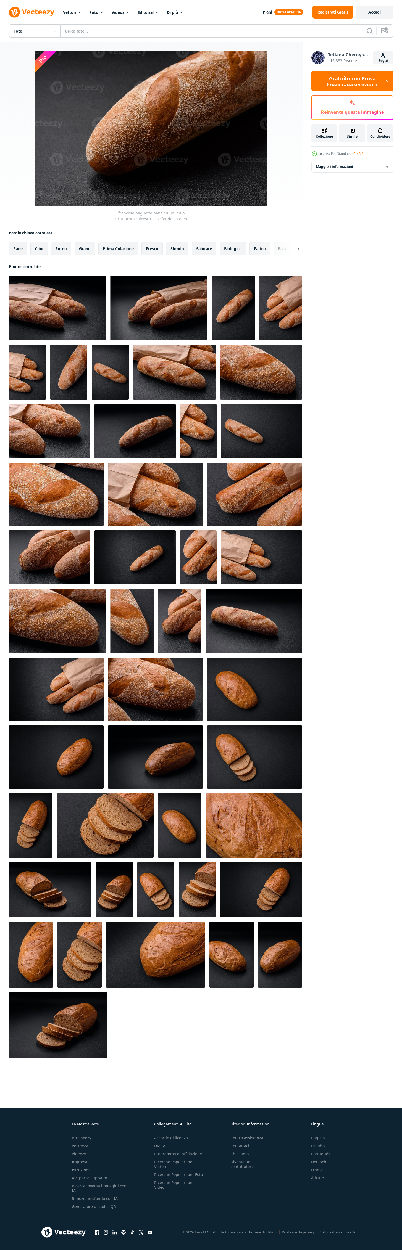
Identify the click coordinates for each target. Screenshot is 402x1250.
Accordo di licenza (171, 1137)
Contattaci (239, 1145)
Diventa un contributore (242, 1164)
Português (320, 1153)
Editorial (146, 12)
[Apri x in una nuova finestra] (141, 1232)
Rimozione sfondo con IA (95, 1198)
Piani (267, 12)
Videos (118, 12)
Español (318, 1145)
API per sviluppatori (90, 1177)
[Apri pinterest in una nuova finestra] (123, 1232)
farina (260, 248)
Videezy (79, 1153)
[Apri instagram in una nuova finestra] (106, 1232)
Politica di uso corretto (337, 1232)
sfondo (177, 248)
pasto (283, 248)
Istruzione (81, 1169)
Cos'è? (358, 153)
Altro (315, 1177)
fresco (152, 248)
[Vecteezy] (31, 12)
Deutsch (318, 1161)
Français (319, 1169)
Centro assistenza (246, 1137)
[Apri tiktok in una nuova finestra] (132, 1232)
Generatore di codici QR (94, 1206)
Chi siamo (239, 1153)
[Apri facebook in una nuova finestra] (97, 1232)
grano (85, 248)
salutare (204, 248)
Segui (383, 60)
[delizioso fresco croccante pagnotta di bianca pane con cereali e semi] (254, 689)
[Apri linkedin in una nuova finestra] (114, 1232)
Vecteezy (80, 1145)
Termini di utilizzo (263, 1232)
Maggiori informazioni (334, 166)
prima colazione (118, 248)
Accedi (374, 12)
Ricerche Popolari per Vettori (174, 1164)
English (318, 1137)
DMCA (159, 1145)
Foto (94, 12)
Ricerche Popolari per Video (174, 1185)
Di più (172, 12)
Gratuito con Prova (352, 81)
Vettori (69, 12)
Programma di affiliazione (178, 1153)
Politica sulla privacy (298, 1232)
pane (18, 248)
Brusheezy (81, 1137)
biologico (233, 248)
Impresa (79, 1161)
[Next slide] (294, 248)
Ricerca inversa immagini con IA (99, 1188)
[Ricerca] (369, 31)
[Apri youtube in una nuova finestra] (150, 1232)
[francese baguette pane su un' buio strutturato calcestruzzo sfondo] (57, 308)
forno (61, 248)
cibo (39, 248)
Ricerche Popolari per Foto (178, 1174)
